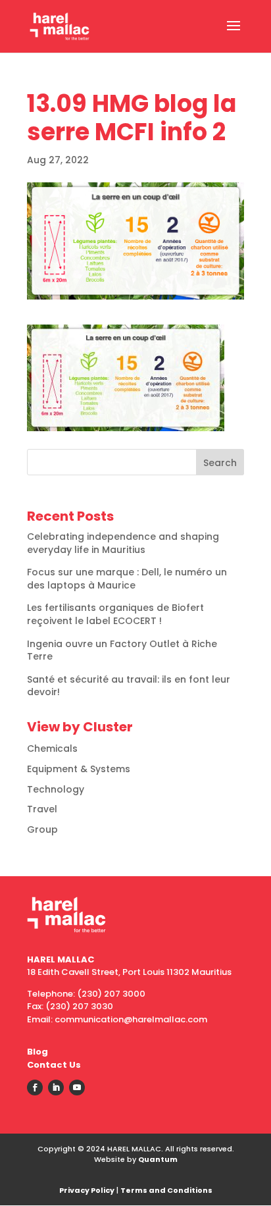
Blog (37, 1051)
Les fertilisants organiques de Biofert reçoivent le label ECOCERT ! (115, 614)
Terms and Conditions (166, 1190)
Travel (42, 809)
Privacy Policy (86, 1190)
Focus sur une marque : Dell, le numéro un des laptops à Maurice (127, 578)
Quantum (158, 1159)
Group (42, 829)
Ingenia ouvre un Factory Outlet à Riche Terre (122, 650)
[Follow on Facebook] (35, 1087)
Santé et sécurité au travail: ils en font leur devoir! (128, 686)
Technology (55, 789)
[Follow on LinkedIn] (56, 1087)
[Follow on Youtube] (77, 1087)
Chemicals (52, 748)
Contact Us (54, 1065)
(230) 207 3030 (79, 1006)
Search (220, 462)
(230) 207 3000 (111, 993)
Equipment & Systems (78, 768)
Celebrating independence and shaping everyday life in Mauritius (123, 543)
